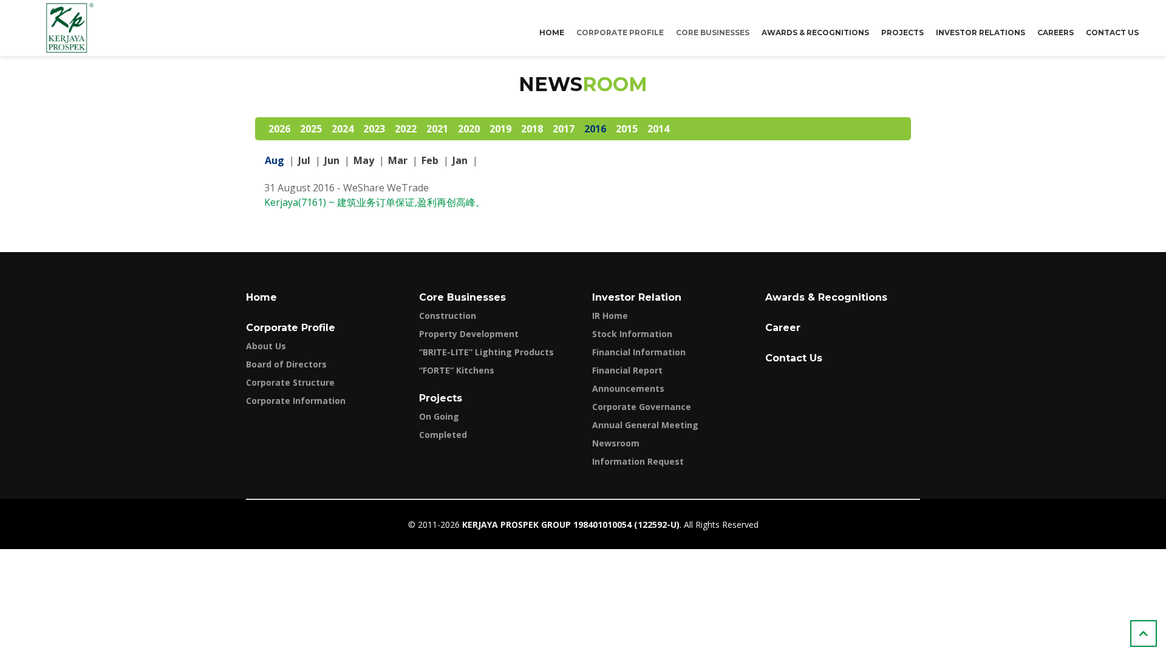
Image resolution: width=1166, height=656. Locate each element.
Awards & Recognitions (815, 32)
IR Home (610, 315)
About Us (266, 346)
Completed (443, 434)
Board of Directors (286, 364)
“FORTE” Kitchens (456, 370)
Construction (447, 315)
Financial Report (627, 370)
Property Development (469, 334)
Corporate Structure (290, 382)
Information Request (638, 461)
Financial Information (639, 352)
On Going (439, 416)
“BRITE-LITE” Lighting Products (486, 352)
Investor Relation (636, 297)
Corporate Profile (290, 327)
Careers (1055, 32)
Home (551, 32)
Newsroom (615, 443)
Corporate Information (296, 400)
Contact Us (1112, 32)
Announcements (628, 388)
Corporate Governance (641, 406)
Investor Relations (980, 32)
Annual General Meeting (645, 425)
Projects (902, 32)
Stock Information (632, 334)
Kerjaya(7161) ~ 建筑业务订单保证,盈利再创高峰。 (374, 202)
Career (782, 327)
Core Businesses (462, 297)
